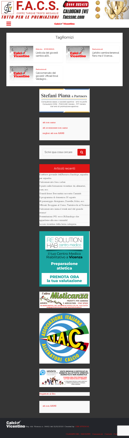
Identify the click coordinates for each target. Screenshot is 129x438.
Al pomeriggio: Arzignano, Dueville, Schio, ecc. (61, 201)
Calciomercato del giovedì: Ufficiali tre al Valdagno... (47, 76)
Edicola (39, 49)
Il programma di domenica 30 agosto (57, 197)
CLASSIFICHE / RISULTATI (78, 434)
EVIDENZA (49, 49)
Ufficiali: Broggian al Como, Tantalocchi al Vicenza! (64, 205)
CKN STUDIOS (82, 426)
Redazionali (97, 49)
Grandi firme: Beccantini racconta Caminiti (60, 193)
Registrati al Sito (47, 394)
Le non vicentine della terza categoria (57, 224)
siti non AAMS (49, 406)
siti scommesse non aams (55, 128)
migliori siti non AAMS (53, 133)
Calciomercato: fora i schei (52, 182)
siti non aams (49, 122)
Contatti (108, 434)
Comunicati (97, 434)
